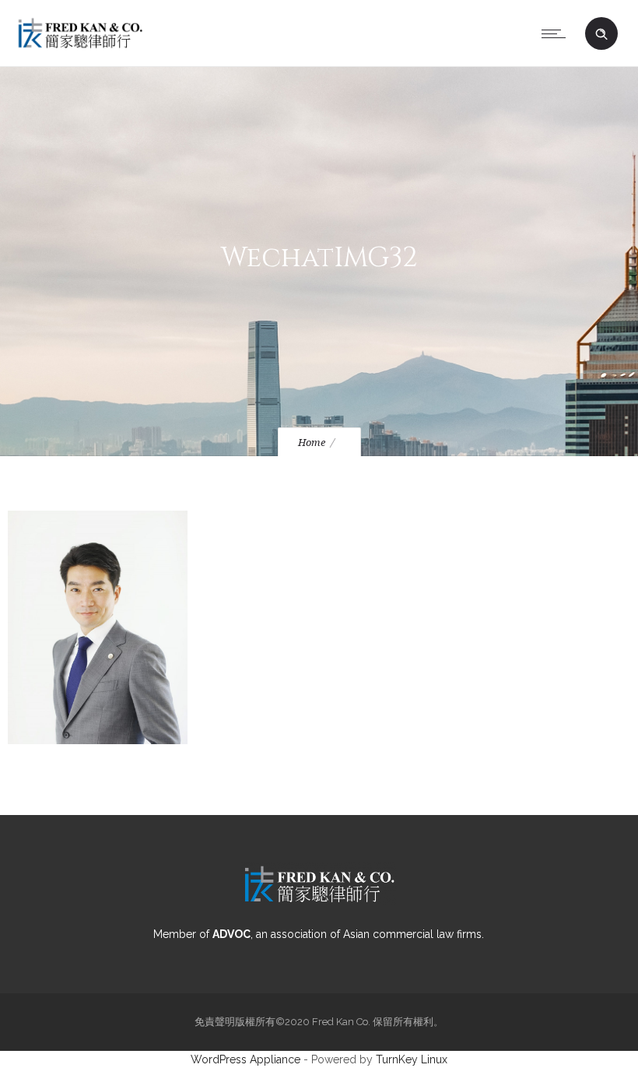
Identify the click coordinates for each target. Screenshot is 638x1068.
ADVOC (231, 934)
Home (311, 442)
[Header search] (601, 34)
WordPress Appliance (245, 1059)
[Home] (80, 46)
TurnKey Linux (411, 1059)
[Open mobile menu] (557, 33)
